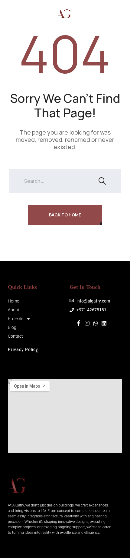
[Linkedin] (104, 323)
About (13, 309)
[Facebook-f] (78, 323)
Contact (15, 336)
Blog (12, 327)
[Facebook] (105, 13)
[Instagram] (96, 13)
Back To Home (65, 215)
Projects (15, 318)
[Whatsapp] (114, 13)
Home (13, 301)
